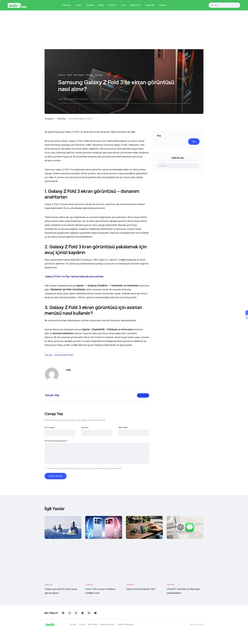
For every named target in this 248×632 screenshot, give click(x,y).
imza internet (197, 624)
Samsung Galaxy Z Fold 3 (121, 99)
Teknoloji (66, 5)
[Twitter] (63, 613)
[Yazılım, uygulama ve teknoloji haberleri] (17, 5)
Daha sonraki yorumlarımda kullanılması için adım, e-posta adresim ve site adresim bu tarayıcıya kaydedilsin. (84, 468)
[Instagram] (69, 613)
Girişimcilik (149, 5)
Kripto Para (136, 5)
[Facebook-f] (76, 613)
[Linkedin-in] (89, 613)
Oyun (123, 5)
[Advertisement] (124, 30)
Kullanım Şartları (107, 624)
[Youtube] (95, 613)
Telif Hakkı (92, 624)
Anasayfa (49, 118)
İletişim (73, 624)
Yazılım (78, 5)
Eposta (85, 427)
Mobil (101, 5)
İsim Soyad (50, 427)
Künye (82, 624)
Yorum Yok (93, 99)
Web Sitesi (123, 427)
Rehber (162, 5)
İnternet (112, 5)
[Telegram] (82, 613)
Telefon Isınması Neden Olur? (141, 588)
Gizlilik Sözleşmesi (125, 624)
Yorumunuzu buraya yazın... (56, 441)
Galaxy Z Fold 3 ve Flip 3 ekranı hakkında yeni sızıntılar (74, 276)
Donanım (90, 5)
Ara (159, 135)
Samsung (104, 99)
